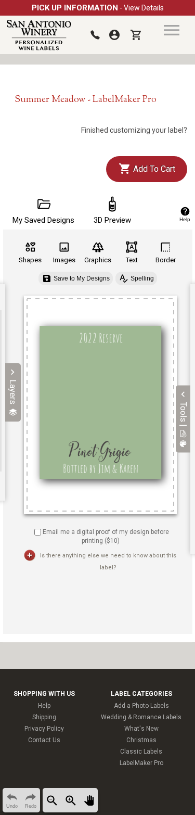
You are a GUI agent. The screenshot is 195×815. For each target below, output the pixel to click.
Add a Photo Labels (141, 705)
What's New (141, 728)
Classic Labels (141, 751)
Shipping (44, 717)
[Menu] (172, 30)
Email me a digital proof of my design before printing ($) (106, 536)
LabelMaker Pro (141, 763)
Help (44, 705)
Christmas (141, 740)
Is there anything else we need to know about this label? (108, 561)
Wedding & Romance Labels (141, 717)
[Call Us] (95, 35)
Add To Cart (153, 169)
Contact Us (44, 740)
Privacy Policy (44, 728)
